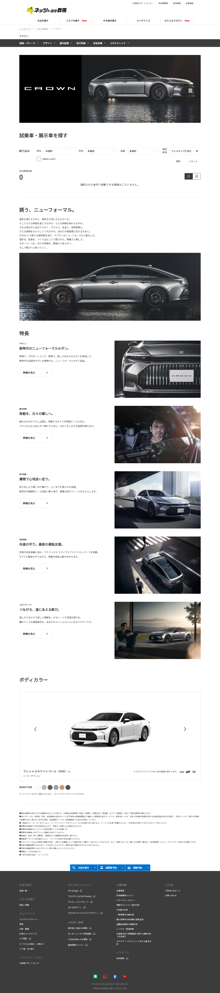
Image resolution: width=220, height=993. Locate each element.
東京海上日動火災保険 (77, 928)
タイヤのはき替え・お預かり (31, 944)
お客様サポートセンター (143, 3)
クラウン (23, 36)
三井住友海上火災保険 (77, 939)
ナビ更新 (23, 938)
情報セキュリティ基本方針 (128, 905)
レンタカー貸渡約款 (125, 929)
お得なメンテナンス (28, 933)
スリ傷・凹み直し (27, 949)
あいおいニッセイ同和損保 (79, 933)
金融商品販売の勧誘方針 (127, 924)
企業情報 (189, 3)
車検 (21, 924)
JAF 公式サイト (74, 907)
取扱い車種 (24, 905)
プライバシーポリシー (126, 900)
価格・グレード (27, 43)
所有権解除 (163, 3)
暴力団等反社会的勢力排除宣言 (130, 919)
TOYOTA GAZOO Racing (79, 896)
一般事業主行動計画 (125, 914)
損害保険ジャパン (75, 945)
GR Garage (73, 890)
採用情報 (177, 3)
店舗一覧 (23, 890)
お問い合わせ (171, 895)
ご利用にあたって (173, 890)
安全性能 (97, 43)
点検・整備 (24, 929)
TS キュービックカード (78, 902)
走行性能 (81, 43)
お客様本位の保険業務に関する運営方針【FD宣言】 (133, 935)
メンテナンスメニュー (29, 919)
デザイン (47, 43)
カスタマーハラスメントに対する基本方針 (133, 942)
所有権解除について (125, 895)
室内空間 (64, 43)
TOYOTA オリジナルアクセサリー (83, 913)
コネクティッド (118, 43)
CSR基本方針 (122, 909)
